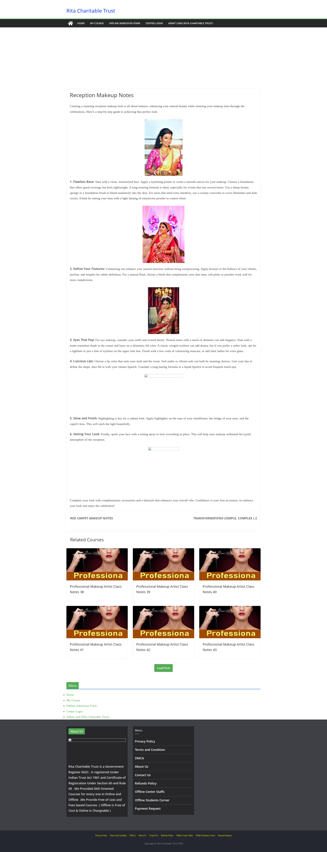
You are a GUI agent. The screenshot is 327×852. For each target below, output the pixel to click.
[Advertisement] (163, 63)
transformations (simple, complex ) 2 (225, 518)
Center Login (154, 23)
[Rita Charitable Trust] (70, 23)
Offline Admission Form (124, 23)
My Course (97, 23)
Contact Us (143, 775)
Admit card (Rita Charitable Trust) (190, 23)
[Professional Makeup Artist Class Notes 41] (97, 608)
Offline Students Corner (152, 800)
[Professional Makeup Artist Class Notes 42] (163, 608)
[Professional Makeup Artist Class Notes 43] (230, 608)
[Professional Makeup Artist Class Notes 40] (230, 551)
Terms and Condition (150, 750)
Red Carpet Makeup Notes (91, 518)
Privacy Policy (145, 741)
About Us (141, 766)
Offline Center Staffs (150, 792)
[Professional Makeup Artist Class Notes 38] (97, 551)
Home (81, 23)
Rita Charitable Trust (90, 10)
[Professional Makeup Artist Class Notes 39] (163, 551)
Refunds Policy (146, 783)
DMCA (139, 758)
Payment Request (148, 808)
